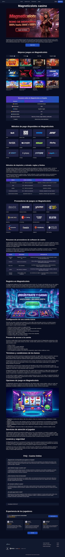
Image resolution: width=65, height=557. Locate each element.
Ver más (32, 532)
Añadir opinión (53, 516)
